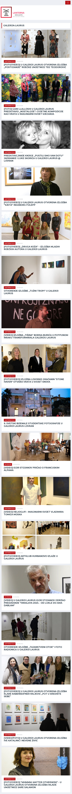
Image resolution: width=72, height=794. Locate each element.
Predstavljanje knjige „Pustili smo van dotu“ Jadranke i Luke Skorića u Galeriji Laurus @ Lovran (33, 158)
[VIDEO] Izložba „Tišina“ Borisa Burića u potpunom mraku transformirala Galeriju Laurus (36, 336)
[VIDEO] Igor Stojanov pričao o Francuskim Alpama (31, 469)
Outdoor (8, 464)
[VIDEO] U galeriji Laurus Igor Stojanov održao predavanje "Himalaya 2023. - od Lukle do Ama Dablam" (34, 603)
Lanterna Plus (10, 61)
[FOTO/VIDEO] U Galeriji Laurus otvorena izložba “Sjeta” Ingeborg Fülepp (35, 203)
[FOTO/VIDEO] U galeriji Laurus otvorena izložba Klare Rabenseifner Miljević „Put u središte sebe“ (35, 694)
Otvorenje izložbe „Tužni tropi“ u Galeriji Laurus (31, 292)
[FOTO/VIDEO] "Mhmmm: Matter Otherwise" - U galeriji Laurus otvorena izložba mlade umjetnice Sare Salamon (33, 785)
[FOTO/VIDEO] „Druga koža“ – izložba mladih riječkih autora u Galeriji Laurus (32, 248)
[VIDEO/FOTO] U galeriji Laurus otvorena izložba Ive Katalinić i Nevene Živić (35, 739)
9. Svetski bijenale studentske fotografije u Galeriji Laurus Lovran (33, 424)
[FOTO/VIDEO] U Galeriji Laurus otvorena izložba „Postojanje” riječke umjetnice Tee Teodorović (35, 66)
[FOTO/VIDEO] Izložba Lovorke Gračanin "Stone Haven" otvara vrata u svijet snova (34, 380)
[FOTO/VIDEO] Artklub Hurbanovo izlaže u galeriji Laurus (31, 557)
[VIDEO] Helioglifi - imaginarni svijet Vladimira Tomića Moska (34, 513)
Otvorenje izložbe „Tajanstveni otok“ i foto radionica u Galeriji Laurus (33, 648)
